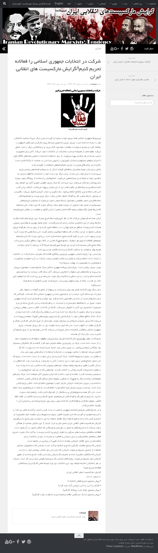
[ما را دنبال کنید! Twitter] (127, 49)
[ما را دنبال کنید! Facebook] (122, 49)
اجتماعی (103, 4)
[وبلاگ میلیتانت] (132, 49)
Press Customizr (115, 546)
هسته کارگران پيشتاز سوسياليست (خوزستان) (31, 4)
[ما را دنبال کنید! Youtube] (112, 49)
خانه (69, 4)
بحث (125, 4)
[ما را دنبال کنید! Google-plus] (117, 49)
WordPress (137, 546)
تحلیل (90, 4)
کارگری (98, 48)
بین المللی (138, 4)
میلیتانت (93, 84)
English (59, 4)
